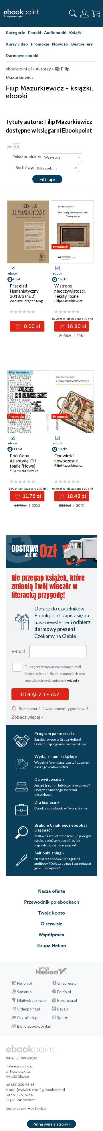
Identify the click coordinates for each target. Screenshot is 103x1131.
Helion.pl (24, 983)
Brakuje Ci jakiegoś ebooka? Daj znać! (60, 827)
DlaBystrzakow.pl (32, 1000)
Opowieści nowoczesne (66, 458)
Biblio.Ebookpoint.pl (34, 1026)
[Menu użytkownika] (84, 13)
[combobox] (62, 157)
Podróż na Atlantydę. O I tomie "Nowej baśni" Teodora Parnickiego (24, 466)
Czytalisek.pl (27, 1017)
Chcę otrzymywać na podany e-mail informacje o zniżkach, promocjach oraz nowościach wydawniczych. (55, 673)
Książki (76, 32)
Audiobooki (55, 32)
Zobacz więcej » (27, 717)
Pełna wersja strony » (51, 1124)
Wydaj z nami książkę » (55, 756)
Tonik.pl (40, 1108)
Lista (9, 146)
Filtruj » (47, 179)
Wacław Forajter (22, 301)
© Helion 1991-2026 (21, 1058)
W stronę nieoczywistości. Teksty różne (70, 291)
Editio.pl (64, 992)
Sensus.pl (25, 992)
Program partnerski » (54, 733)
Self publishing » (49, 852)
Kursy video (17, 44)
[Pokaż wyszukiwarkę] (73, 13)
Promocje (40, 44)
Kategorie (15, 32)
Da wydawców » (49, 779)
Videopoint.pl (28, 1009)
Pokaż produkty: (26, 156)
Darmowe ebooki (22, 55)
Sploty (62, 1017)
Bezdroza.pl (67, 1000)
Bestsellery (82, 44)
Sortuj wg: (25, 167)
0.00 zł (31, 326)
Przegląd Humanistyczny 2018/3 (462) (24, 291)
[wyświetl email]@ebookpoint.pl (41, 1089)
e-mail (18, 651)
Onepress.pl (67, 983)
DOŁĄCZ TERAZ (40, 694)
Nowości (60, 44)
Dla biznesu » (46, 802)
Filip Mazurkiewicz (68, 301)
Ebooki (34, 32)
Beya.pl (63, 1009)
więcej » (73, 680)
